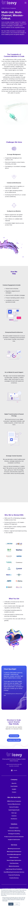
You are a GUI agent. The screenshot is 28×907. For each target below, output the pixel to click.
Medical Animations (14, 866)
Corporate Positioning (14, 875)
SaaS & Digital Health (14, 810)
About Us (14, 783)
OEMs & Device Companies (14, 801)
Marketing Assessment (14, 848)
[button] (25, 3)
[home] (9, 3)
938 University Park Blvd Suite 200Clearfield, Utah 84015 (14, 765)
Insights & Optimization (14, 839)
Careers (14, 792)
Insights (14, 789)
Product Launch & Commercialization (14, 836)
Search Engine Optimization (14, 860)
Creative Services (14, 878)
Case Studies (14, 786)
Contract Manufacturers (14, 804)
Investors (14, 815)
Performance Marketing (14, 830)
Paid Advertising (14, 863)
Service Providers (14, 807)
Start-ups (14, 812)
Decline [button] (17, 904)
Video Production (14, 857)
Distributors (14, 818)
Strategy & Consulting (14, 833)
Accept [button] (11, 904)
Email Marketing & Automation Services (14, 872)
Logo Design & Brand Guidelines (14, 869)
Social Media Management (14, 854)
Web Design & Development (14, 851)
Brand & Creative (14, 827)
